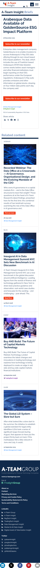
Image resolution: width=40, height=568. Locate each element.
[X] (11, 565)
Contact (5, 491)
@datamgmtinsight (11, 548)
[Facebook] (20, 565)
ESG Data (26, 112)
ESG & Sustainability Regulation (13, 112)
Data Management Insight (13, 107)
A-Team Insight (10, 515)
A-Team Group (9, 512)
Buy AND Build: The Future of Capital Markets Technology (19, 344)
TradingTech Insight (11, 378)
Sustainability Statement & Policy (15, 500)
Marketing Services (9, 494)
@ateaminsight (9, 539)
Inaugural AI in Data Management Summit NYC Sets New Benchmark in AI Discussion (19, 261)
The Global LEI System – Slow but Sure (18, 415)
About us (5, 488)
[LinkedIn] (2, 565)
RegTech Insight (10, 109)
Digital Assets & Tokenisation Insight (17, 530)
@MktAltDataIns (10, 551)
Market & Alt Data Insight (13, 527)
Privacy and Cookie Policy (12, 497)
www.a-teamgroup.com (11, 477)
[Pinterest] (28, 565)
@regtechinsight (10, 542)
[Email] (37, 565)
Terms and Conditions (10, 503)
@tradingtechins (10, 545)
